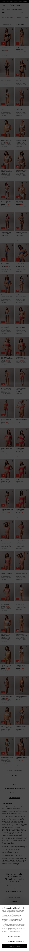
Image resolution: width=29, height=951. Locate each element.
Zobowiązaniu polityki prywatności (11, 931)
